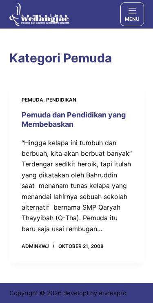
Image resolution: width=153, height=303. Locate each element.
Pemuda (32, 100)
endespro (112, 293)
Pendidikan (61, 100)
